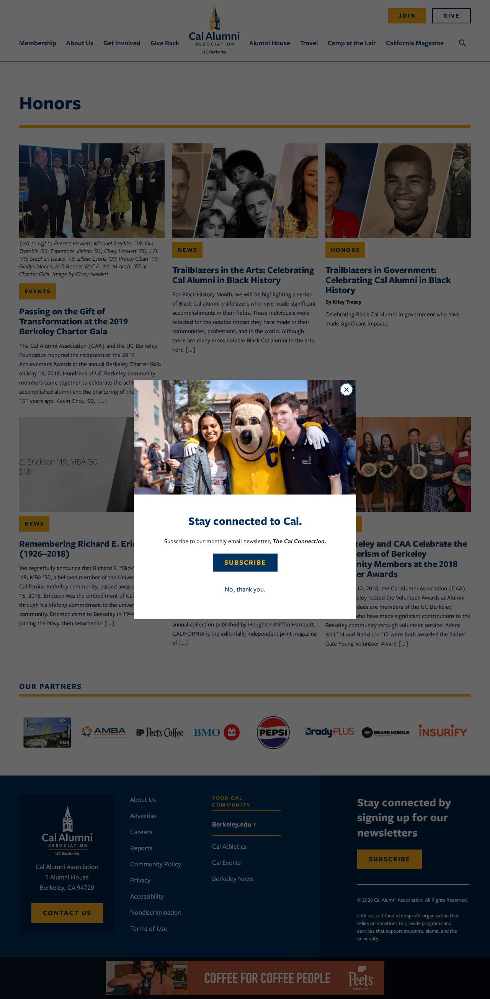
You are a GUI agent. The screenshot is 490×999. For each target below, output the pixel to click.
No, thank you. (245, 589)
